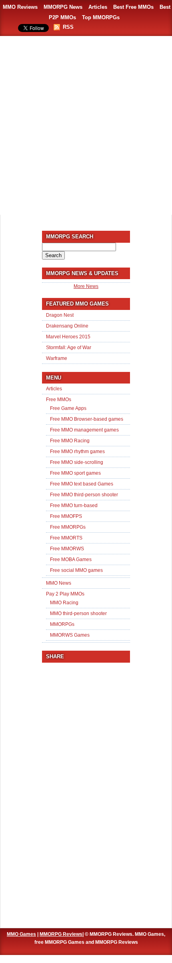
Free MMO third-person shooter (84, 494)
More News (86, 286)
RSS (68, 27)
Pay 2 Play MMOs (65, 594)
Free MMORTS (66, 538)
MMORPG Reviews (61, 934)
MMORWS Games (70, 635)
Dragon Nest (60, 315)
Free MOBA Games (71, 559)
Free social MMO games (76, 570)
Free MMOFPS (66, 516)
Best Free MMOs (133, 7)
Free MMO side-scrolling (76, 462)
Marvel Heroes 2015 (68, 337)
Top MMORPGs (101, 17)
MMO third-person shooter (78, 613)
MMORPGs (62, 624)
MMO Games (21, 934)
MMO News (58, 583)
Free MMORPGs (68, 527)
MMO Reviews (20, 7)
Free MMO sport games (75, 473)
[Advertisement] (86, 126)
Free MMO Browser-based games (86, 419)
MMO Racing (64, 602)
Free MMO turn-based (74, 505)
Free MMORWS (67, 548)
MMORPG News (63, 7)
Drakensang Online (67, 326)
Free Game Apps (68, 408)
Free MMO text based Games (81, 484)
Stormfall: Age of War (68, 347)
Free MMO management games (84, 430)
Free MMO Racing (70, 441)
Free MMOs (58, 399)
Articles (97, 7)
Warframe (56, 358)
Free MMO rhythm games (77, 451)
